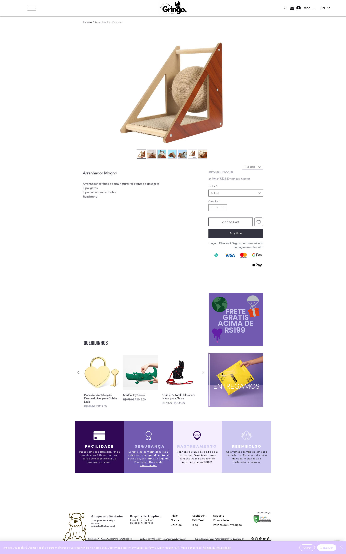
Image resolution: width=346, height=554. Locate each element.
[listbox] (252, 167)
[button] (31, 8)
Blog (195, 525)
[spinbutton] (217, 208)
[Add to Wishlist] (258, 222)
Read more (90, 196)
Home (87, 22)
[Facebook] (260, 538)
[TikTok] (268, 538)
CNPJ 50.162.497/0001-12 (121, 539)
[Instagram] (256, 538)
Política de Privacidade (217, 547)
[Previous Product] (78, 372)
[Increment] (224, 208)
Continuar (327, 547)
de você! (149, 522)
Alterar (307, 547)
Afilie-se (176, 525)
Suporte (218, 515)
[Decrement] (211, 208)
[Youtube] (264, 538)
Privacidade (221, 520)
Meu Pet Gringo (100, 539)
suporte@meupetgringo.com (174, 539)
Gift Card (198, 520)
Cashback (198, 515)
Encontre (135, 520)
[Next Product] (203, 372)
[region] (235, 381)
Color (212, 186)
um (143, 520)
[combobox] (235, 193)
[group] (141, 382)
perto (141, 522)
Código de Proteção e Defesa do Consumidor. (151, 462)
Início (174, 515)
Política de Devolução (227, 525)
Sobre (175, 520)
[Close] (341, 547)
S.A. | (109, 539)
